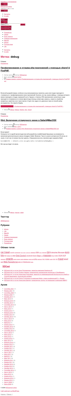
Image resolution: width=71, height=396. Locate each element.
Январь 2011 (8, 362)
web (2, 262)
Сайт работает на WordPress (10, 391)
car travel (5, 252)
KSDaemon (23, 75)
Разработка (8, 32)
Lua (42, 256)
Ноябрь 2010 (8, 366)
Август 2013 (8, 319)
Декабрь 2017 (8, 297)
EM (48, 252)
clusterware (17, 252)
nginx (56, 256)
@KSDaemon (5, 221)
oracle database (24, 259)
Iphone (6, 42)
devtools (44, 252)
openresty (3, 259)
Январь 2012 (8, 344)
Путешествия (8, 44)
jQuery (35, 256)
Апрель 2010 (8, 376)
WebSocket (26, 262)
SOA (54, 259)
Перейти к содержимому (8, 2)
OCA (60, 255)
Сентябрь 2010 (9, 370)
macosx (17, 212)
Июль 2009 (7, 384)
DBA (37, 252)
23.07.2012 (17, 77)
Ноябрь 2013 (8, 315)
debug (12, 110)
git (11, 256)
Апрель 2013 (8, 325)
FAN (5, 256)
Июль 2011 (7, 354)
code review (23, 252)
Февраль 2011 (8, 360)
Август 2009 (8, 382)
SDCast (6, 266)
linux (39, 255)
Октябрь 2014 (8, 303)
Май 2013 (7, 323)
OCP (64, 255)
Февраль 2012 (8, 342)
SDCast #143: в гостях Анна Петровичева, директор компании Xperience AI (28, 270)
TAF (57, 259)
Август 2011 (8, 352)
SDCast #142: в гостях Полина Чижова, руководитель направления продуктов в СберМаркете (34, 272)
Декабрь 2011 (8, 346)
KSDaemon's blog (6, 7)
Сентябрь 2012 (9, 330)
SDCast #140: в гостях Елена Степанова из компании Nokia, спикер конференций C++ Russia (34, 278)
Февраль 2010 (8, 378)
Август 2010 (8, 372)
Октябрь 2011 (8, 350)
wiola (32, 262)
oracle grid (31, 259)
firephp (22, 110)
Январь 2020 (8, 295)
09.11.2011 (17, 127)
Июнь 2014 (7, 309)
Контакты (7, 14)
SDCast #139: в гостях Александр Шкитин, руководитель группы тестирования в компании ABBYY (35, 280)
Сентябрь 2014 (9, 305)
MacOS (6, 40)
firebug (17, 110)
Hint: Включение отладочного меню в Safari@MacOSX (28, 120)
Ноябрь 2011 (8, 348)
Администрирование (10, 38)
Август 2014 (8, 307)
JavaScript (29, 256)
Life (5, 46)
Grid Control (21, 255)
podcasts (39, 259)
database (33, 252)
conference (28, 252)
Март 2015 (7, 299)
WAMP (66, 259)
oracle (9, 258)
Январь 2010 (8, 380)
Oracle (6, 34)
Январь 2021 (8, 291)
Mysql (52, 256)
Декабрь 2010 (8, 364)
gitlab (14, 256)
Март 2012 (7, 340)
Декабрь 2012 (8, 327)
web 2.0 (20, 262)
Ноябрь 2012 (8, 329)
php (26, 110)
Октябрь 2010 (8, 368)
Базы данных (8, 36)
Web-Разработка (11, 261)
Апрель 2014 (8, 311)
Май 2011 (7, 356)
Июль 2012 (7, 334)
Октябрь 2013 (8, 317)
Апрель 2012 (8, 338)
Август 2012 (8, 332)
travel (60, 258)
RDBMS (47, 259)
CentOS (12, 252)
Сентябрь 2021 (9, 289)
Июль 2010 (7, 374)
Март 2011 (7, 358)
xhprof (30, 110)
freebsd (8, 256)
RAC (43, 259)
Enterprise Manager (57, 252)
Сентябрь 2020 (9, 293)
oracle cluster (16, 259)
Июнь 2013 (7, 321)
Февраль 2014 (8, 313)
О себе (6, 16)
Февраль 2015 (8, 301)
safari (22, 212)
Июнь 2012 (7, 336)
